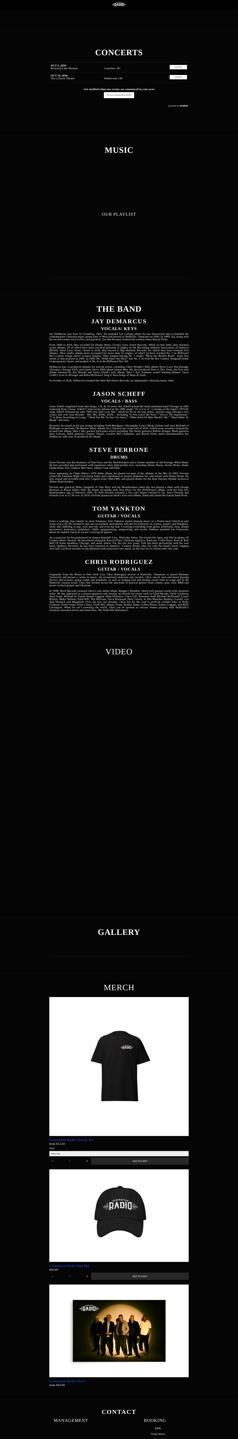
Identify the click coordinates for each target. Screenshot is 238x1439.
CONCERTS (29, 12)
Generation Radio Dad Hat (69, 1266)
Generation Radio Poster (67, 1381)
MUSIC (49, 12)
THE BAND (69, 12)
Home (9, 12)
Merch (127, 12)
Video (89, 12)
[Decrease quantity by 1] (52, 1161)
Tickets (178, 67)
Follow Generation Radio (119, 95)
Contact (147, 12)
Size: (52, 1148)
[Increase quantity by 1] (87, 1161)
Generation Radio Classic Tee (71, 1140)
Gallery (108, 12)
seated (184, 105)
